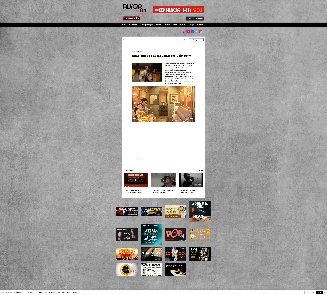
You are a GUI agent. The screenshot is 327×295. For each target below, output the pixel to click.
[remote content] (163, 138)
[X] (184, 31)
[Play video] (163, 104)
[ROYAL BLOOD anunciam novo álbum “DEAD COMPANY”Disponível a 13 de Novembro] (191, 180)
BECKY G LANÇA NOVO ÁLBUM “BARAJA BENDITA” (135, 191)
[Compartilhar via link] (145, 159)
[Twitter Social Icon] (196, 31)
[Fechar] (325, 292)
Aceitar (319, 292)
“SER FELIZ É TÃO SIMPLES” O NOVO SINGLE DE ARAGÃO (163, 191)
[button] (183, 25)
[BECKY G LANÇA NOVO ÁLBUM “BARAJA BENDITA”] (136, 180)
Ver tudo (201, 170)
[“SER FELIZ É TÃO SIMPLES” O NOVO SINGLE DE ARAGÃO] (163, 180)
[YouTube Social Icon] (200, 31)
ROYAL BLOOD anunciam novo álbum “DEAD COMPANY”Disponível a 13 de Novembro (191, 191)
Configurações (310, 292)
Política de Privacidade (72, 292)
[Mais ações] (194, 51)
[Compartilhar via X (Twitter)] (137, 159)
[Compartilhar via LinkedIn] (141, 159)
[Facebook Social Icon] (192, 31)
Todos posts (126, 40)
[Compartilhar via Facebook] (133, 159)
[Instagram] (188, 31)
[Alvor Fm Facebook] (178, 9)
